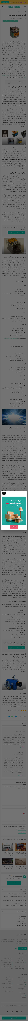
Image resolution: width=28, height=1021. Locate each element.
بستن (4, 493)
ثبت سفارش (14, 527)
